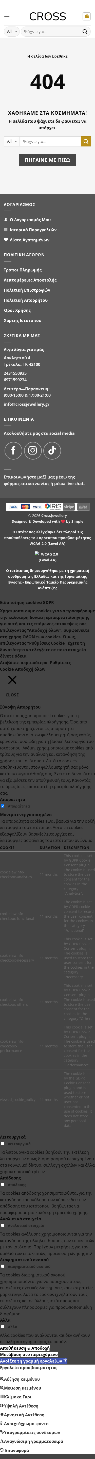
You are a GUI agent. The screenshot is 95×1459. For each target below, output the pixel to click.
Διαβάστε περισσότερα (23, 662)
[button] (7, 16)
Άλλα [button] (5, 1320)
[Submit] (85, 31)
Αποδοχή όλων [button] (30, 669)
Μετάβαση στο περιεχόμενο (29, 1354)
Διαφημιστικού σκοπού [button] (24, 1260)
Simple (77, 521)
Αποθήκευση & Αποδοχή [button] (25, 1348)
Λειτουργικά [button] (13, 1137)
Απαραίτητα (19, 806)
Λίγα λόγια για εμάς (24, 349)
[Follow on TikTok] (52, 451)
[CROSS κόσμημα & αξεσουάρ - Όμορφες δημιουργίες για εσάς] (47, 16)
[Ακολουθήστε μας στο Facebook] (13, 451)
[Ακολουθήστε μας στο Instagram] (33, 451)
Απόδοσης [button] (10, 1178)
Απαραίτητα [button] (12, 799)
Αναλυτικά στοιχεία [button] (20, 1219)
